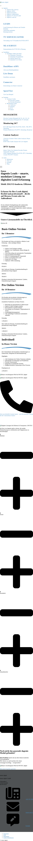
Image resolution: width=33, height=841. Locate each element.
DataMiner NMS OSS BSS (14, 53)
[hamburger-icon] (0, 5)
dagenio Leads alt (11, 17)
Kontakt (9, 162)
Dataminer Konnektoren (16, 56)
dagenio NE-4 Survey (12, 9)
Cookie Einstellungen (8, 837)
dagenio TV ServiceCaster (14, 15)
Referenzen (10, 159)
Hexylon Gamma (14, 100)
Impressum (6, 833)
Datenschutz (6, 836)
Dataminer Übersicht (15, 55)
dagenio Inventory (11, 12)
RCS (11, 108)
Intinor (12, 109)
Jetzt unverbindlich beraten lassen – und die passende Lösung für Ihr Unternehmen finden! (16, 414)
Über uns (9, 161)
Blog (8, 164)
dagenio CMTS (11, 11)
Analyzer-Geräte (11, 99)
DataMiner (6, 52)
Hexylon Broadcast (15, 102)
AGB (4, 835)
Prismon (12, 106)
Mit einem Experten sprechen (8, 769)
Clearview (13, 105)
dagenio (5, 8)
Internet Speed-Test (15, 58)
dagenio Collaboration (13, 14)
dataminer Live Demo (16, 59)
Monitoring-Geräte (12, 103)
